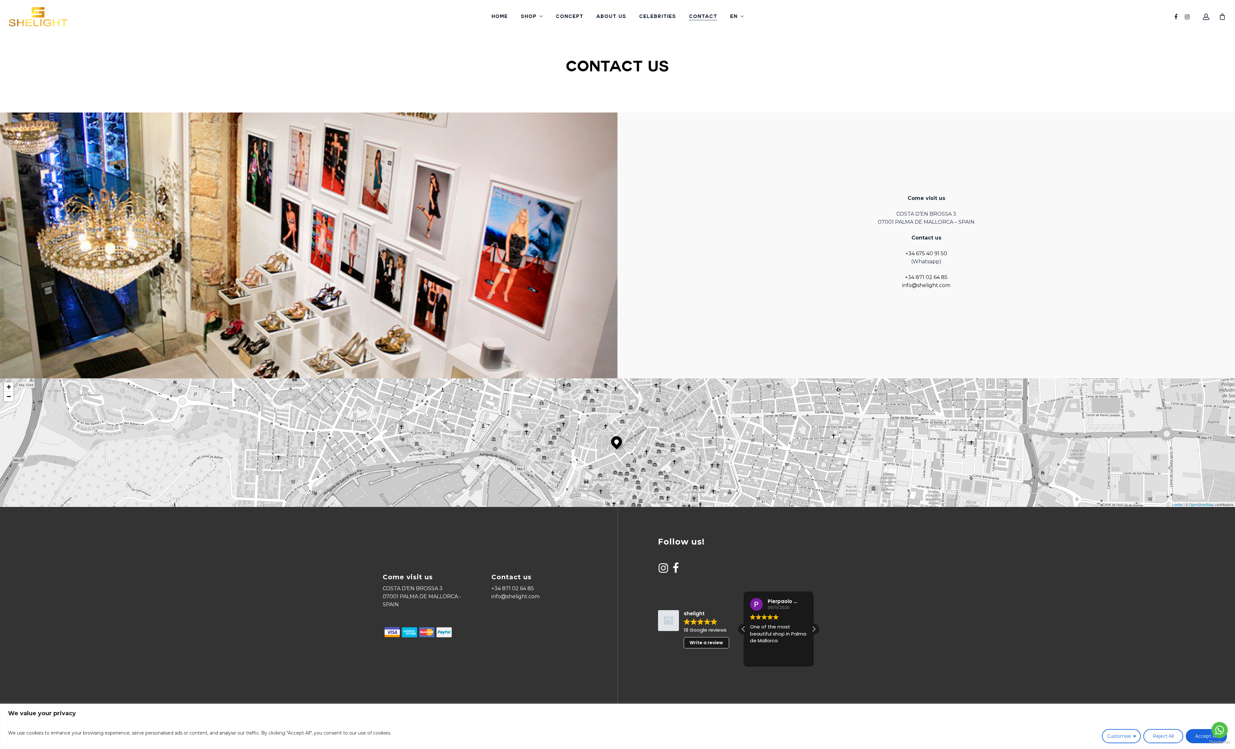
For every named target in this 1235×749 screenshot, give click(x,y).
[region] (617, 726)
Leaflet (1177, 504)
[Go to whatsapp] (1220, 730)
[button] (814, 629)
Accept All (1206, 736)
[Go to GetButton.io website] (1219, 742)
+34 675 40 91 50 (926, 253)
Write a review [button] (706, 642)
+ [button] (9, 387)
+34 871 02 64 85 (926, 277)
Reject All (1163, 736)
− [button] (9, 397)
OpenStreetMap (1201, 504)
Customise (1119, 736)
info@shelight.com (926, 285)
